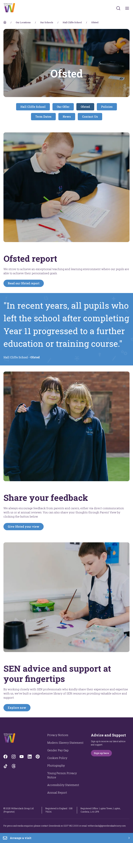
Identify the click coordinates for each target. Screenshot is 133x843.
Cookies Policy (57, 758)
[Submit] (118, 8)
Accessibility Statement (63, 785)
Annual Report (57, 792)
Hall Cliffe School (72, 22)
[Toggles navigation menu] (127, 8)
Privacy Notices (57, 735)
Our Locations (23, 22)
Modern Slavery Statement (65, 742)
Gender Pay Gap (58, 750)
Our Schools (46, 22)
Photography (56, 765)
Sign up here (101, 753)
